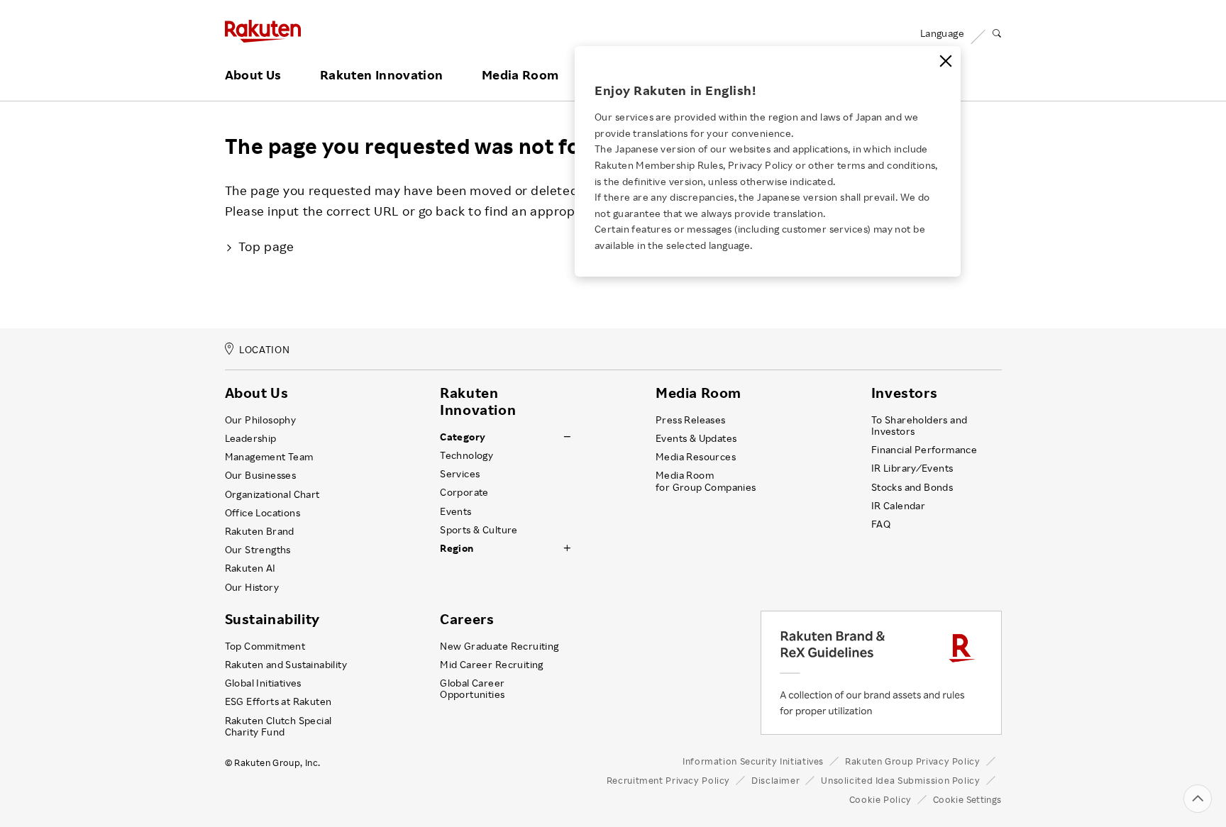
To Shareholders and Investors (919, 425)
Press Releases (691, 420)
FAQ (880, 524)
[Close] (945, 61)
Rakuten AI (250, 568)
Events (455, 511)
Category (462, 437)
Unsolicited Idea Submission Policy (900, 780)
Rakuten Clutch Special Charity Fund (278, 726)
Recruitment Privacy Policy (668, 780)
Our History (252, 587)
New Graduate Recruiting (499, 646)
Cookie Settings (967, 799)
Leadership (251, 438)
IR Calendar (898, 505)
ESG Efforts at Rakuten (278, 701)
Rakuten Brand (259, 531)
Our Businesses (261, 475)
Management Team (269, 456)
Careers (467, 619)
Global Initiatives (263, 683)
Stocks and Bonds (912, 487)
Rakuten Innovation (381, 75)
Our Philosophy (261, 420)
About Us (253, 75)
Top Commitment (265, 646)
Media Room (520, 75)
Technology (466, 455)
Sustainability (272, 619)
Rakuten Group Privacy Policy (913, 761)
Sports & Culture (478, 529)
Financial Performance (924, 449)
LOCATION (264, 350)
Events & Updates (696, 438)
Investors (904, 392)
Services (460, 473)
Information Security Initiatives (753, 761)
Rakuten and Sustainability (286, 664)
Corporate (464, 492)
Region (456, 548)
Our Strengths (258, 549)
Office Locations (262, 512)
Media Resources (696, 456)
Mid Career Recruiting (491, 664)
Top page (266, 246)
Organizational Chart (272, 494)
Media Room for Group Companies (706, 481)
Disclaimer (775, 780)
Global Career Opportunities (472, 688)
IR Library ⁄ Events (912, 468)
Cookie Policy (880, 799)
